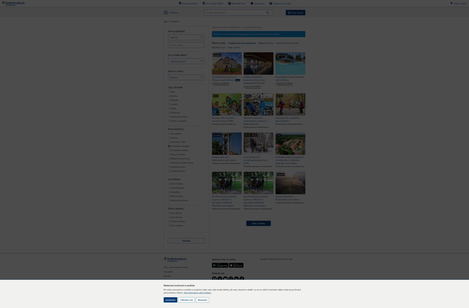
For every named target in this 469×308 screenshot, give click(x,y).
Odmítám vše (186, 300)
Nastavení (202, 300)
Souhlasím (170, 300)
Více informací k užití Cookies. (197, 293)
